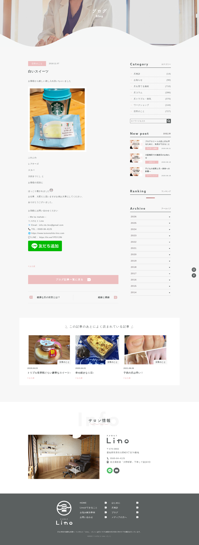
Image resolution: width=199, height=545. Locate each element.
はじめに (116, 503)
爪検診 (115, 507)
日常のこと (37, 63)
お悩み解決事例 (87, 512)
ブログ (115, 512)
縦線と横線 (104, 297)
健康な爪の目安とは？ (48, 297)
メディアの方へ (119, 517)
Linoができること (88, 507)
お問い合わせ (86, 517)
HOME (83, 503)
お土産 (32, 266)
